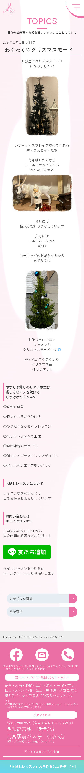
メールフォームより (18, 573)
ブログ (30, 42)
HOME (7, 636)
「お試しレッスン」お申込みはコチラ (37, 766)
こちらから (11, 498)
